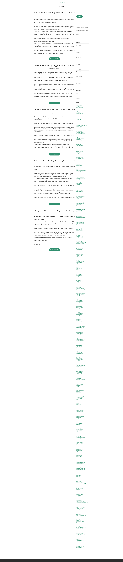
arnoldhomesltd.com (79, 192)
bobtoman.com (78, 150)
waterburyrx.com (78, 391)
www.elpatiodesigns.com (80, 496)
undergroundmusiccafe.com (80, 548)
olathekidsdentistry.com (79, 221)
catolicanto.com (78, 253)
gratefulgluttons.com (79, 274)
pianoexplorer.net (79, 487)
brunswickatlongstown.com (80, 339)
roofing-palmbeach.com (79, 190)
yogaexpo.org (78, 260)
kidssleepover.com (79, 126)
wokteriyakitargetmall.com (80, 237)
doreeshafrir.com (78, 325)
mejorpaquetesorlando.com (80, 223)
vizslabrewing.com (79, 210)
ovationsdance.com (79, 249)
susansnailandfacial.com (79, 435)
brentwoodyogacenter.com (80, 467)
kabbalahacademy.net (79, 228)
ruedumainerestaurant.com (80, 318)
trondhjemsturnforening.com (80, 503)
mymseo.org (61, 2)
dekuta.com (78, 476)
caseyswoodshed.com (79, 397)
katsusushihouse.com (79, 315)
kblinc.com (78, 215)
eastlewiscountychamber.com (80, 293)
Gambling (77, 93)
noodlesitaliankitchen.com (80, 138)
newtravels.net (78, 127)
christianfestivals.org (79, 352)
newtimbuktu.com (79, 121)
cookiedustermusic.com (79, 373)
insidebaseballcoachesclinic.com (81, 515)
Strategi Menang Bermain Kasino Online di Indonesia (82, 24)
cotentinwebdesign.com (79, 171)
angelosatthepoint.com (79, 393)
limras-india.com (78, 106)
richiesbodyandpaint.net (80, 108)
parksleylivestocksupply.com (80, 263)
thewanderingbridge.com (80, 334)
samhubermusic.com (79, 549)
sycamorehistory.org (79, 481)
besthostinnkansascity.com (80, 546)
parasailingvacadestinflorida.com (81, 519)
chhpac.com (78, 539)
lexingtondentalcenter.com (80, 238)
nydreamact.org (78, 139)
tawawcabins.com (79, 204)
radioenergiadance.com (79, 154)
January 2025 (78, 71)
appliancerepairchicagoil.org (80, 133)
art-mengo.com (78, 344)
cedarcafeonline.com (79, 115)
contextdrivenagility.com (80, 328)
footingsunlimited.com (79, 454)
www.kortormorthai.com (80, 448)
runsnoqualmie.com (79, 455)
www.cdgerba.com (79, 500)
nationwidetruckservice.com (80, 379)
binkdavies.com (78, 305)
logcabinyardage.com (79, 423)
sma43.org (77, 464)
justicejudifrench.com (79, 333)
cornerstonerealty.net (79, 482)
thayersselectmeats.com (79, 411)
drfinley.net (78, 529)
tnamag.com (78, 409)
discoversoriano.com (79, 281)
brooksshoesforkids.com (80, 410)
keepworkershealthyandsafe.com (81, 137)
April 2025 (78, 64)
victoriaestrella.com (79, 383)
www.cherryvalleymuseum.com (81, 170)
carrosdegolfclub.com (79, 180)
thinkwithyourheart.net (79, 198)
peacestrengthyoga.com (79, 443)
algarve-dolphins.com (79, 354)
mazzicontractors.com (79, 490)
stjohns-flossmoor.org (79, 371)
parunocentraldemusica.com (80, 501)
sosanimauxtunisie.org (79, 151)
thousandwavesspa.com (79, 384)
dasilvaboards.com (79, 296)
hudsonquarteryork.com (80, 497)
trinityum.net (78, 489)
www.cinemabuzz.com (79, 477)
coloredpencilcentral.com (80, 193)
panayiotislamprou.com (79, 157)
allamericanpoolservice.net (80, 243)
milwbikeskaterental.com (80, 360)
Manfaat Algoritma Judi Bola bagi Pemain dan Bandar (82, 28)
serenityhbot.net (78, 432)
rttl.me (77, 542)
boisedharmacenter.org (79, 264)
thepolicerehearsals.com (80, 290)
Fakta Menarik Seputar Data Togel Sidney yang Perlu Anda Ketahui (54, 161)
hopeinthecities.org (79, 273)
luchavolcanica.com (79, 377)
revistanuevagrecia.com (79, 321)
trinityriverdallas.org (79, 255)
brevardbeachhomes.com (80, 185)
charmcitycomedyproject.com (80, 326)
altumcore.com (78, 406)
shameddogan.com (79, 418)
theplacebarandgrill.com (80, 390)
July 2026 (78, 47)
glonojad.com (78, 320)
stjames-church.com (79, 322)
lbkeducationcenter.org (79, 254)
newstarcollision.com (79, 230)
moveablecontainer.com (79, 167)
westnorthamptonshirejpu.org (80, 163)
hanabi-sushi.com (78, 474)
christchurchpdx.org (79, 306)
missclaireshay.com (79, 105)
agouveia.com (78, 535)
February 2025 (79, 69)
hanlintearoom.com (79, 523)
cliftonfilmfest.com (79, 195)
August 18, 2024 (57, 212)
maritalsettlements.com (79, 359)
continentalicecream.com (80, 302)
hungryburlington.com (79, 338)
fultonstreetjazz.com (79, 165)
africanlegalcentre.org (79, 314)
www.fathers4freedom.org (80, 438)
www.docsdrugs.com (79, 456)
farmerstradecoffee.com (79, 422)
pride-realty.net (78, 520)
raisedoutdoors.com (79, 197)
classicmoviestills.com (79, 279)
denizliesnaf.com (78, 399)
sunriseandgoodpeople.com (80, 367)
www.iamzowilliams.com (80, 484)
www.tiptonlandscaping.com (80, 468)
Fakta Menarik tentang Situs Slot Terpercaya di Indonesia (82, 34)
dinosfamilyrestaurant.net (80, 177)
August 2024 (78, 83)
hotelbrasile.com (78, 164)
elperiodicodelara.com (79, 107)
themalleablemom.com (79, 335)
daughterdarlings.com (79, 111)
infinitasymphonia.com (79, 313)
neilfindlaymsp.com (79, 386)
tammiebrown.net (79, 346)
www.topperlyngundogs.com (80, 439)
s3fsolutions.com (78, 184)
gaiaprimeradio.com (79, 345)
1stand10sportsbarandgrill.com (81, 224)
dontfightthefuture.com (79, 191)
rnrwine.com (78, 532)
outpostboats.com (79, 270)
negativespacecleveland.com (80, 365)
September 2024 (79, 81)
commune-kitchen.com (79, 308)
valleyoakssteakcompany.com (80, 396)
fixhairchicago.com (79, 398)
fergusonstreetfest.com (79, 510)
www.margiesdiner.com (79, 457)
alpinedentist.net (78, 153)
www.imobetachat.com (79, 425)
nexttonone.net (78, 431)
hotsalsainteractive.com (79, 113)
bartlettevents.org (79, 166)
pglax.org (77, 364)
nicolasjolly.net (78, 312)
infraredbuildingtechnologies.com (81, 178)
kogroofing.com (78, 152)
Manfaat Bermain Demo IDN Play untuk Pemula (82, 31)
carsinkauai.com (78, 516)
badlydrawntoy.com (79, 428)
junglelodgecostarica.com (80, 351)
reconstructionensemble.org (80, 374)
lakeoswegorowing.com (79, 533)
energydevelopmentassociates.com (81, 182)
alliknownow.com (79, 292)
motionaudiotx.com (79, 541)
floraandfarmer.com (79, 183)
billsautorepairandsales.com (80, 507)
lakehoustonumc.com (79, 429)
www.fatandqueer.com (79, 449)
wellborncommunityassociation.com (81, 160)
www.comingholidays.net (80, 283)
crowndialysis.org (79, 241)
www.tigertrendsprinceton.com (81, 437)
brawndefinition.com (79, 301)
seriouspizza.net (78, 404)
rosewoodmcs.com (79, 480)
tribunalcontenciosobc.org (80, 294)
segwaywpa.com (78, 413)
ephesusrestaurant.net (79, 493)
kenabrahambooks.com (79, 307)
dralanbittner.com (79, 211)
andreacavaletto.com (79, 262)
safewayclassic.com (79, 131)
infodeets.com (78, 112)
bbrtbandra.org (78, 144)
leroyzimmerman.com (79, 528)
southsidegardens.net (79, 488)
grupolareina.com (79, 169)
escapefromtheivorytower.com (80, 186)
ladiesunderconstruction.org (80, 173)
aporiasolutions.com (79, 412)
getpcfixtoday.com (79, 143)
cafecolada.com (78, 280)
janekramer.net (78, 341)
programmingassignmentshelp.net (81, 125)
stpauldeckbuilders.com (79, 452)
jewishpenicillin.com (79, 244)
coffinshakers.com (79, 331)
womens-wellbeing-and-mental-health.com (82, 247)
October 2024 (78, 78)
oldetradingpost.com (79, 172)
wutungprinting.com (79, 358)
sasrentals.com (78, 231)
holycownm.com (78, 378)
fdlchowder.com (78, 458)
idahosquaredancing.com (80, 203)
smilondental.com (79, 229)
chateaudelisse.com (79, 159)
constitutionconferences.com (80, 400)
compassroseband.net (79, 405)
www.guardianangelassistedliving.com (82, 502)
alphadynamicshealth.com (80, 521)
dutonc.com (78, 347)
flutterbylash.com (78, 522)
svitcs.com (77, 403)
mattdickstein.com (79, 426)
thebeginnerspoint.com (79, 282)
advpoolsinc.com (78, 392)
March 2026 (78, 52)
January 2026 (78, 57)
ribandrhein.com (78, 250)
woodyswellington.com (79, 494)
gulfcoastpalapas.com (79, 415)
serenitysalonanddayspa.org (80, 114)
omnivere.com (78, 119)
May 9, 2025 (58, 68)
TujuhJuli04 (53, 68)
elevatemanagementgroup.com (81, 527)
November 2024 (79, 76)
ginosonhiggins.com (79, 357)
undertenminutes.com (79, 118)
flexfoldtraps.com (79, 445)
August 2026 (78, 45)
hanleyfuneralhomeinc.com (80, 222)
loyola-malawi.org (79, 268)
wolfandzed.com (78, 475)
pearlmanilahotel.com (79, 147)
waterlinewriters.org (79, 417)
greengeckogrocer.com (79, 235)
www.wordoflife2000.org (80, 202)
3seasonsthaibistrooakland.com (81, 257)
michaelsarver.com (79, 234)
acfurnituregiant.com (79, 117)
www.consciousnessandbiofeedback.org (82, 483)
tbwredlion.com (78, 506)
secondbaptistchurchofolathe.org (81, 536)
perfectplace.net (78, 256)
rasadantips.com (78, 120)
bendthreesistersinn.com (80, 370)
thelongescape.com (79, 348)
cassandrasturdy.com (79, 276)
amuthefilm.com (78, 309)
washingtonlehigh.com (79, 471)
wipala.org (78, 267)
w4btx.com (78, 225)
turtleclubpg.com (78, 380)
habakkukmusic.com (79, 430)
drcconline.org (78, 389)
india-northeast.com (79, 189)
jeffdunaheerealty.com (79, 442)
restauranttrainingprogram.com (81, 242)
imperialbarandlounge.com (80, 196)
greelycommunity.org (79, 316)
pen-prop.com (78, 436)
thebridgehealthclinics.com (80, 416)
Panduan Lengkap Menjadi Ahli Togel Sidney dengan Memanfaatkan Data (54, 13)
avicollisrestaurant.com (79, 387)
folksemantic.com (78, 205)
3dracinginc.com (78, 287)
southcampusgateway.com (80, 158)
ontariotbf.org (78, 134)
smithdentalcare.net (79, 547)
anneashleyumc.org (79, 450)
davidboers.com (78, 424)
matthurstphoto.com (79, 513)
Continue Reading (54, 58)
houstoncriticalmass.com (80, 288)
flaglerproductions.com (79, 300)
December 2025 (79, 59)
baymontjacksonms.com (79, 361)
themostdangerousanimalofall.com (81, 289)
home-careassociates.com (80, 261)
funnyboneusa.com (79, 372)
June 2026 (78, 50)
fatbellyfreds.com (78, 495)
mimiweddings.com (79, 545)
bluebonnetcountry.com (79, 145)
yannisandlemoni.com (79, 212)
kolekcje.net (78, 251)
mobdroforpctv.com (79, 275)
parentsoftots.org (78, 419)
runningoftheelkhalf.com (80, 441)
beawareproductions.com (80, 327)
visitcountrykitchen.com (79, 353)
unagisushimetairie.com (79, 140)
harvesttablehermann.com (80, 179)
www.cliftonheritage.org (80, 463)
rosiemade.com (78, 218)
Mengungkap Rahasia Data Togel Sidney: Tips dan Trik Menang (54, 211)
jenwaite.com (78, 526)
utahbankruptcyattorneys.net (80, 199)
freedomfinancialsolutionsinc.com (81, 444)
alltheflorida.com (78, 514)
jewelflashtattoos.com (79, 141)
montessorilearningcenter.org (80, 509)
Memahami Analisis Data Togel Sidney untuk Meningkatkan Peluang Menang (54, 65)
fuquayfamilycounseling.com (80, 534)
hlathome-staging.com (79, 236)
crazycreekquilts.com (79, 303)
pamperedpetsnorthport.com (80, 217)
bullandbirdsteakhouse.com (80, 461)
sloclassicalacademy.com (80, 295)
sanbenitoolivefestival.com (80, 277)
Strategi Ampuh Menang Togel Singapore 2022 (82, 37)
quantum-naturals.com (79, 508)
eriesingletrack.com (79, 216)
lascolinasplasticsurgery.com (80, 462)
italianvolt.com (78, 208)
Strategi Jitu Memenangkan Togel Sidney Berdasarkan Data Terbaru (54, 110)
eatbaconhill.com (78, 124)
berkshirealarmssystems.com (80, 209)
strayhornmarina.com (79, 299)
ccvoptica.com (78, 470)
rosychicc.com (78, 269)
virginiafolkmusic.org (79, 248)
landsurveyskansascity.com (80, 451)
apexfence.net (78, 551)
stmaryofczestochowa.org (80, 332)
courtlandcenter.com (79, 385)
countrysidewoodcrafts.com (80, 132)
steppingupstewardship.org (80, 469)
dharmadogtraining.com (80, 540)
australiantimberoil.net (79, 176)
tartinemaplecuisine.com (80, 340)
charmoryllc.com (78, 286)
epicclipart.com (78, 146)
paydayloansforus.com (79, 128)
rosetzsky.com (78, 319)
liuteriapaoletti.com (79, 366)
